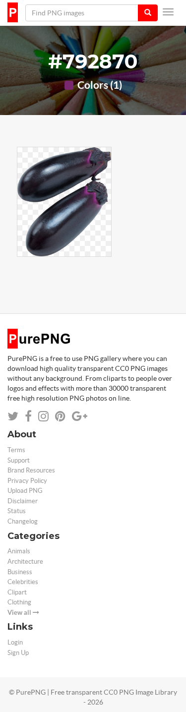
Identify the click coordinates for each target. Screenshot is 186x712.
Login (15, 642)
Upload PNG (25, 490)
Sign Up (18, 652)
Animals (18, 551)
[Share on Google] (79, 416)
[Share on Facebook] (28, 416)
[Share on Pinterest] (60, 416)
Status (16, 511)
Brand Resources (31, 470)
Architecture (25, 561)
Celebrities (22, 582)
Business (19, 572)
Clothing (19, 602)
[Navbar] (168, 12)
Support (18, 460)
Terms (16, 450)
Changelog (22, 521)
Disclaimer (22, 501)
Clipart (17, 592)
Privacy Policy (27, 480)
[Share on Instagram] (43, 416)
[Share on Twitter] (12, 416)
